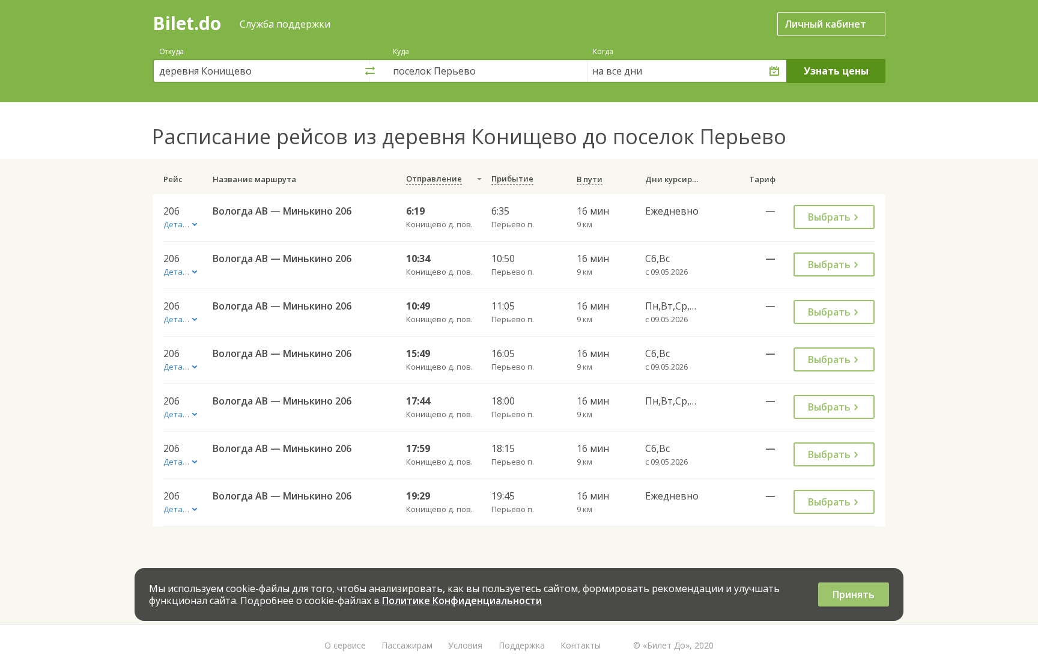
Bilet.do (187, 23)
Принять (854, 594)
